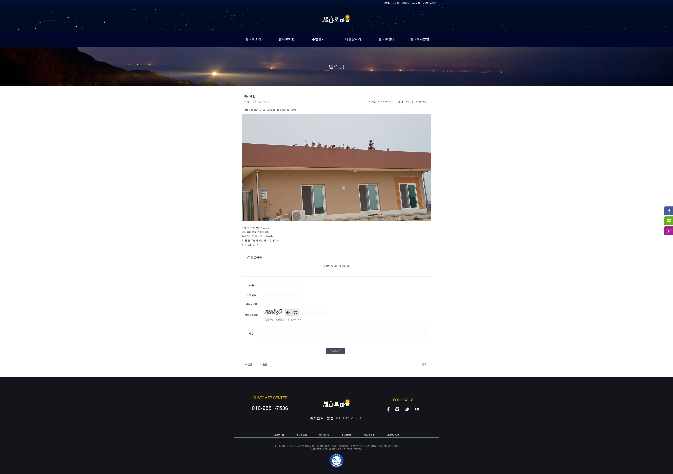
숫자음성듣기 (288, 312)
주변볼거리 (320, 39)
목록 (424, 364)
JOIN (396, 2)
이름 (251, 285)
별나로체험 (286, 39)
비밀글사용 (251, 303)
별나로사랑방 (419, 39)
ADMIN (416, 2)
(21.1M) (272, 109)
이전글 (249, 364)
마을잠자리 (353, 39)
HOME (386, 2)
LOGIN (405, 2)
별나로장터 (386, 39)
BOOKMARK (429, 2)
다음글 (263, 364)
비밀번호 (251, 295)
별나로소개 (253, 39)
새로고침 (295, 312)
